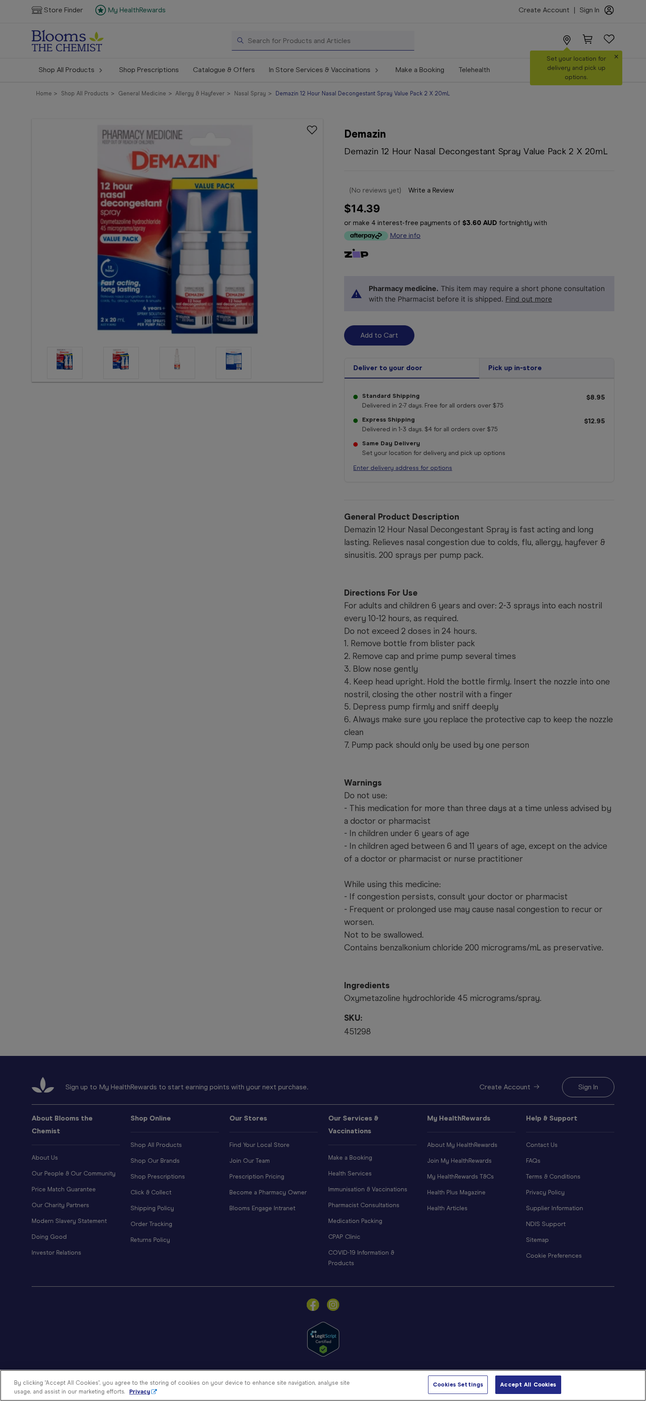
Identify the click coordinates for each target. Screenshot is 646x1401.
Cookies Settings (458, 1384)
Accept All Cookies (528, 1384)
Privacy (139, 1391)
